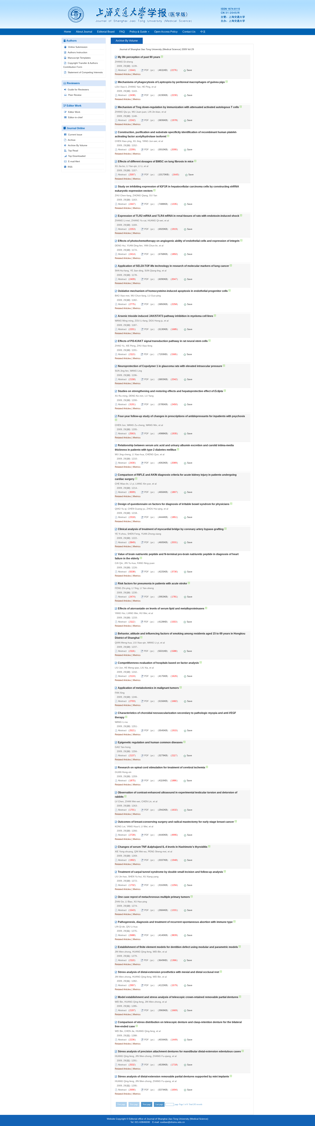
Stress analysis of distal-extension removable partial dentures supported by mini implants (173, 1076)
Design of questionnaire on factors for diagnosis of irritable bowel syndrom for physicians (173, 504)
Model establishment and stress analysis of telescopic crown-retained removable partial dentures (178, 997)
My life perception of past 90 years (139, 57)
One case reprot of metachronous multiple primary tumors (154, 897)
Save (189, 70)
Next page (147, 1104)
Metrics (136, 74)
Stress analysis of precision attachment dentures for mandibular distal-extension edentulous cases (179, 1051)
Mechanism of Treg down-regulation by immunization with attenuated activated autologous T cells (178, 107)
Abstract (122, 70)
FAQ (122, 31)
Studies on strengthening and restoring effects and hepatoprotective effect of (170, 391)
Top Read (73, 150)
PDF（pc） (150, 70)
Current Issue (75, 134)
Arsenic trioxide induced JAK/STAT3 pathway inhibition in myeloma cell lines (165, 316)
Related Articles (123, 74)
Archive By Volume (77, 145)
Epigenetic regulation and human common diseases (150, 742)
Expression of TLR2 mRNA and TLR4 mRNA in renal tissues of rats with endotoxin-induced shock (178, 215)
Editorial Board (106, 31)
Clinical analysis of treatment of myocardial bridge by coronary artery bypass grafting (171, 529)
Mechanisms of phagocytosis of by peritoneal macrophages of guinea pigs (171, 82)
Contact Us (188, 31)
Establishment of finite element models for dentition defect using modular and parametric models (178, 947)
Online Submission (77, 47)
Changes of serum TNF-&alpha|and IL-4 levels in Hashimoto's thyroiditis (162, 846)
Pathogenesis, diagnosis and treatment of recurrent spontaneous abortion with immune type (175, 922)
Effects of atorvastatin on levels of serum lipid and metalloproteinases (161, 608)
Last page (159, 1104)
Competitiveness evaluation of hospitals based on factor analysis (158, 662)
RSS (70, 166)
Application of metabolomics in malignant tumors (148, 688)
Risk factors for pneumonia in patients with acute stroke (152, 583)
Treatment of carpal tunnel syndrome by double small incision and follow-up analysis (170, 871)
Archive (71, 140)
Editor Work (74, 112)
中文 (203, 31)
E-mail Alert (74, 161)
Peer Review (74, 95)
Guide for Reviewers (78, 89)
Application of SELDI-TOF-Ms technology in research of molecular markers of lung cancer (173, 266)
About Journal (84, 31)
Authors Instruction (77, 52)
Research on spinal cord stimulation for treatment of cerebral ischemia (161, 767)
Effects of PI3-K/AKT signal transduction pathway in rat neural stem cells (163, 341)
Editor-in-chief (75, 117)
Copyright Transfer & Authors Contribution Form (80, 65)
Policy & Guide (139, 31)
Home (67, 31)
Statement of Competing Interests (85, 72)
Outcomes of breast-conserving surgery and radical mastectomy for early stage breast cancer (176, 821)
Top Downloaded (76, 156)
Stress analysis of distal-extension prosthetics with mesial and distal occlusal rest (168, 972)
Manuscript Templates (79, 57)
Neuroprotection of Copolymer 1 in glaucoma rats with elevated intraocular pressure (170, 366)
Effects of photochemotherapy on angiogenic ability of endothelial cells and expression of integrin (179, 240)
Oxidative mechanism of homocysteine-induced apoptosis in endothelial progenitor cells (173, 291)
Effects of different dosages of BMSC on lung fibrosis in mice (155, 161)
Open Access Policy (166, 31)
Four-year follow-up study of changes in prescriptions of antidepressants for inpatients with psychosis (181, 416)
